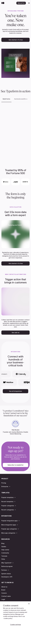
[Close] (29, 604)
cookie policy (8, 618)
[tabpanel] (15, 133)
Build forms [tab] (6, 99)
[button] (5, 486)
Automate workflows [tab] (21, 99)
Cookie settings (15, 624)
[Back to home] (3, 3)
